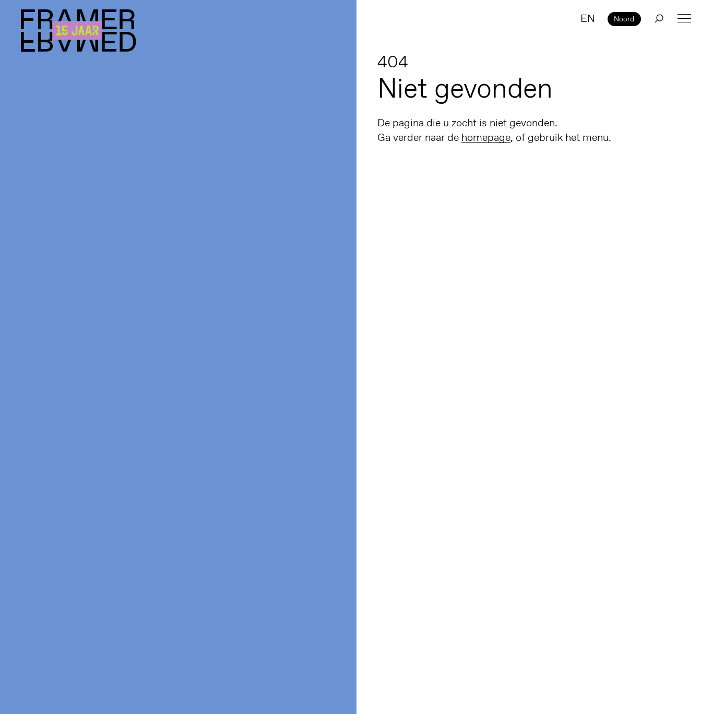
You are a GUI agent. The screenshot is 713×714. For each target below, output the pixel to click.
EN (587, 18)
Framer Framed (78, 30)
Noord (624, 18)
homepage (485, 137)
